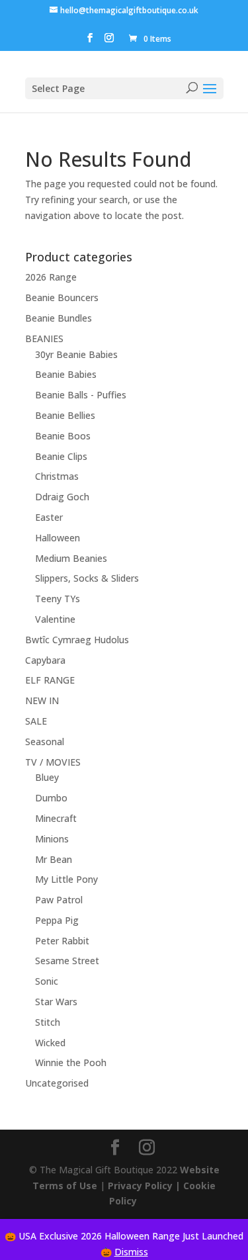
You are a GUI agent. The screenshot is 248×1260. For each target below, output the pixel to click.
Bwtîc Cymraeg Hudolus (77, 639)
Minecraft (56, 818)
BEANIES (44, 338)
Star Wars (56, 1001)
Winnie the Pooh (70, 1062)
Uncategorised (57, 1083)
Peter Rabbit (62, 940)
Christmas (57, 476)
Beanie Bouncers (62, 297)
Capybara (45, 660)
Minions (52, 838)
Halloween (57, 537)
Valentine (55, 619)
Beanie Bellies (65, 415)
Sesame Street (67, 960)
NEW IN (42, 700)
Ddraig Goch (62, 496)
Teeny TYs (57, 598)
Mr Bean (53, 859)
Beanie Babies (66, 374)
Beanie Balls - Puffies (80, 394)
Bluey (47, 777)
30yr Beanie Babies (76, 354)
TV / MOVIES (53, 762)
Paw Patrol (59, 899)
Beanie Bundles (58, 318)
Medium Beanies (71, 558)
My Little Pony (66, 879)
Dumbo (51, 797)
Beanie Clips (61, 456)
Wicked (50, 1042)
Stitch (47, 1022)
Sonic (46, 981)
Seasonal (44, 741)
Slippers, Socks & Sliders (87, 578)
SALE (36, 721)
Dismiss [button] (131, 1251)
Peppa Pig (57, 920)
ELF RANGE (50, 680)
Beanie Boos (63, 435)
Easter (49, 517)
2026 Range (51, 277)
